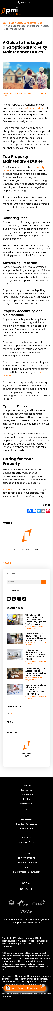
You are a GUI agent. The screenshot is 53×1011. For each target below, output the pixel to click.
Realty (26, 799)
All (10, 713)
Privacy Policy (26, 943)
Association (26, 794)
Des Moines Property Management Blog (22, 23)
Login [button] (26, 808)
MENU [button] (49, 11)
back (8, 563)
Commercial (26, 803)
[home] (11, 11)
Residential (26, 790)
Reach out (8, 489)
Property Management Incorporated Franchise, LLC (30, 921)
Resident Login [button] (26, 828)
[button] (9, 599)
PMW (4, 943)
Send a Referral (26, 842)
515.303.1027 (27, 2)
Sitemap (13, 943)
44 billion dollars (34, 108)
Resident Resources (26, 824)
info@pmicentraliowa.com (26, 871)
